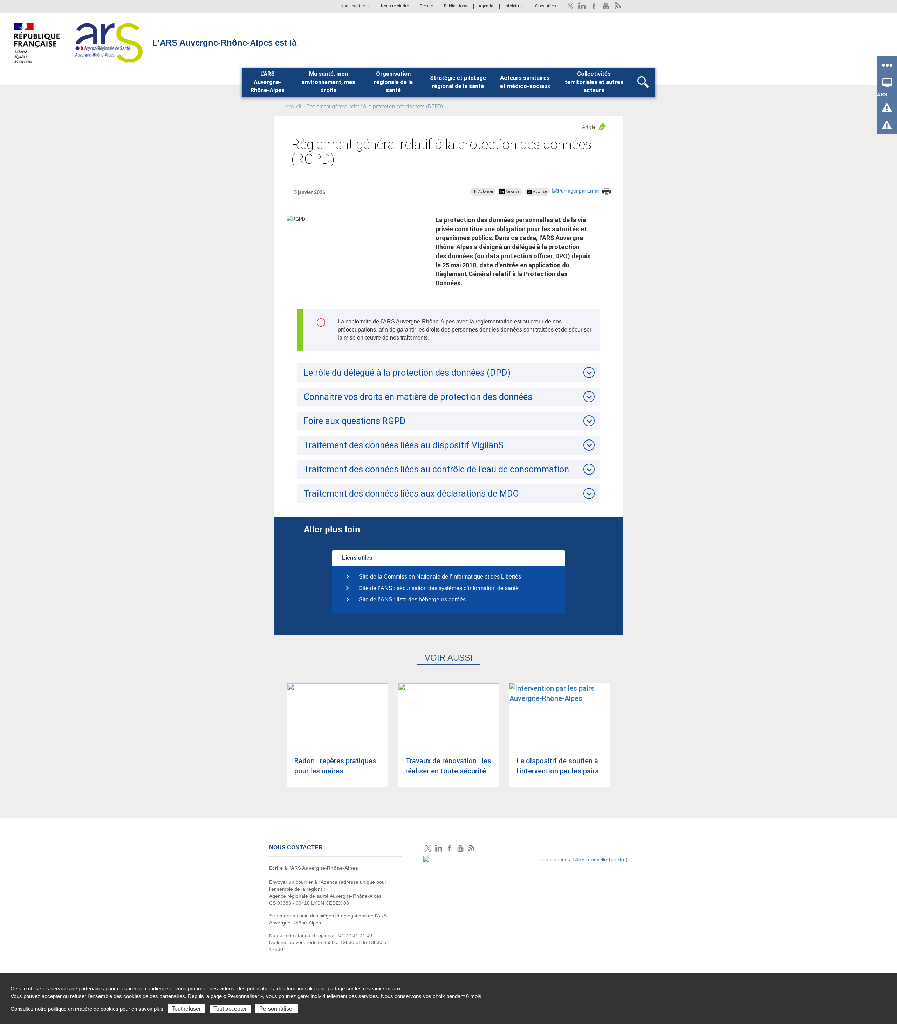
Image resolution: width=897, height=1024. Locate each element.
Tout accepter (230, 1009)
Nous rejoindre (395, 6)
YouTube (606, 6)
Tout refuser (186, 1009)
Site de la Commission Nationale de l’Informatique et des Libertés (440, 577)
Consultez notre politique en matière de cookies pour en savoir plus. (88, 1009)
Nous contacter (355, 6)
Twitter (570, 6)
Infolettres (514, 6)
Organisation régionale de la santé (393, 82)
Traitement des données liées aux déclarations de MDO (411, 493)
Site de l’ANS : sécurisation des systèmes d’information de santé (439, 588)
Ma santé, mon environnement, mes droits (328, 82)
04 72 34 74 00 (355, 935)
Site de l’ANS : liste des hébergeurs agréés (412, 599)
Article (589, 127)
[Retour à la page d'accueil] (109, 42)
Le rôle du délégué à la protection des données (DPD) (407, 372)
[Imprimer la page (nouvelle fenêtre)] (606, 192)
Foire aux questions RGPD (354, 421)
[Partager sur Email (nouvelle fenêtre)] (576, 191)
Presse (426, 6)
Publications (456, 6)
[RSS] (618, 6)
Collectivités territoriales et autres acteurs (594, 82)
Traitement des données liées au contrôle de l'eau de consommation (436, 469)
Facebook (594, 6)
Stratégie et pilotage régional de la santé (458, 82)
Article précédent (277, 742)
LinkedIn (582, 6)
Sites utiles (545, 6)
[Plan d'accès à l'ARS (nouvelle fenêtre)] (525, 904)
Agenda (486, 6)
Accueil (293, 106)
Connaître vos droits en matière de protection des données (417, 396)
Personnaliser (276, 1009)
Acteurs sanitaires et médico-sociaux (525, 82)
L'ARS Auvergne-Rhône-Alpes (268, 82)
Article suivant (620, 742)
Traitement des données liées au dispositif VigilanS (403, 445)
